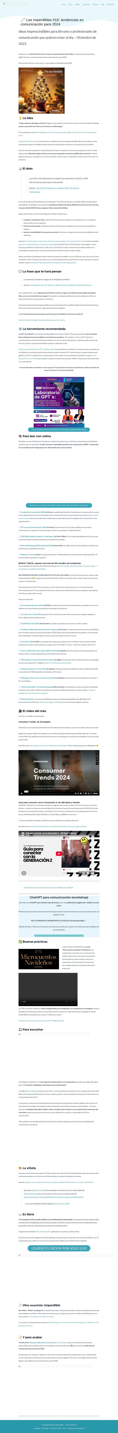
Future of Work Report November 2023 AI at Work (39, 651)
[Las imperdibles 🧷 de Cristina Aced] (15, 4)
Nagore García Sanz (59, 1342)
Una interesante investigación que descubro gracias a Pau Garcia (42, 320)
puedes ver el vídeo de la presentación (57, 663)
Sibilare (51, 1091)
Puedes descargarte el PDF (49, 702)
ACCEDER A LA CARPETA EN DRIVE (32, 569)
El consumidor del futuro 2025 (31, 605)
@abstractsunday (30, 1197)
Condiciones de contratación (76, 1428)
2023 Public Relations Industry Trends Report (37, 536)
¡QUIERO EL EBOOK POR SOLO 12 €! (59, 1248)
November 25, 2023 (61, 1204)
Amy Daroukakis (63, 566)
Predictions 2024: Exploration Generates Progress (39, 629)
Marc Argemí (30, 1091)
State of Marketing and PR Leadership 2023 (36, 545)
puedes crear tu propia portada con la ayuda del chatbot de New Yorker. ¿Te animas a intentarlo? (59, 1182)
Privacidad (37, 1428)
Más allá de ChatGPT (43, 1232)
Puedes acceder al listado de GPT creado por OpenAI (38, 349)
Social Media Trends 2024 (30, 623)
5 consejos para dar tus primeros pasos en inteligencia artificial (48, 887)
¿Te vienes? (59, 490)
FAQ (64, 1428)
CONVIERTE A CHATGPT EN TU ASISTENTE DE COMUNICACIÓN (59, 936)
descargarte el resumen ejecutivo (69, 241)
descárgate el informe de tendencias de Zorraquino (48, 746)
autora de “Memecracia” (29, 141)
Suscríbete (50, 1317)
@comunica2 (39, 1190)
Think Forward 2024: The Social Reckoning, (36, 687)
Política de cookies (55, 1428)
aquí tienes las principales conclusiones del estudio (48, 826)
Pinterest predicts (27, 699)
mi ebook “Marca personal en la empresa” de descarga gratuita (54, 263)
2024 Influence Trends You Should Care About (37, 660)
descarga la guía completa (77, 826)
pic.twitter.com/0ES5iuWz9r (72, 1197)
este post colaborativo (37, 1342)
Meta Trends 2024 (31, 359)
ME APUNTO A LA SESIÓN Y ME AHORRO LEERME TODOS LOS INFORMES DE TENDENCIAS (59, 505)
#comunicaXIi (55, 1197)
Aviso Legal (45, 1428)
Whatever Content (28, 555)
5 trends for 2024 (27, 642)
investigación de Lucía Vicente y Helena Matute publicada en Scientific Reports (60, 285)
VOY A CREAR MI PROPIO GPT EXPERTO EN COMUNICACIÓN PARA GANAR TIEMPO (59, 429)
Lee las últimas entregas (37, 1317)
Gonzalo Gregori (89, 566)
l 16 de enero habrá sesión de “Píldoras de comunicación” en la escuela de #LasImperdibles (58, 465)
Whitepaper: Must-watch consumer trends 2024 (38, 678)
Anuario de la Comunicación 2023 (33, 512)
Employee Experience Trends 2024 (33, 669)
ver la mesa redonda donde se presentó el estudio (36, 244)
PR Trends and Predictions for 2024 (33, 527)
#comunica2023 (44, 1197)
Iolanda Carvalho (76, 566)
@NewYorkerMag (30, 1194)
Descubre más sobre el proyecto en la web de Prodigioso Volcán (41, 1021)
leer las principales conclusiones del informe (40, 241)
